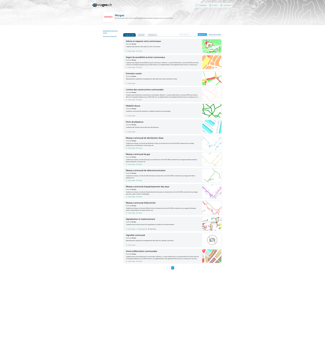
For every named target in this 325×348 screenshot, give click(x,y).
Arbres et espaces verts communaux (143, 41)
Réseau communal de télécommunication (146, 170)
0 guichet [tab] (141, 35)
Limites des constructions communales (145, 89)
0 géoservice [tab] (152, 35)
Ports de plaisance (134, 122)
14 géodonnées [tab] (129, 35)
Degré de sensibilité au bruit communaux (145, 57)
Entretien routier (134, 73)
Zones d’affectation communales (141, 251)
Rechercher (202, 34)
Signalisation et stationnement (140, 219)
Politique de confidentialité (109, 36)
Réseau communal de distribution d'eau (144, 138)
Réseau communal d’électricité (140, 202)
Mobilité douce (133, 105)
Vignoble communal (135, 235)
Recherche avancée (215, 34)
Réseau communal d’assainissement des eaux (147, 186)
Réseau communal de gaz (138, 154)
